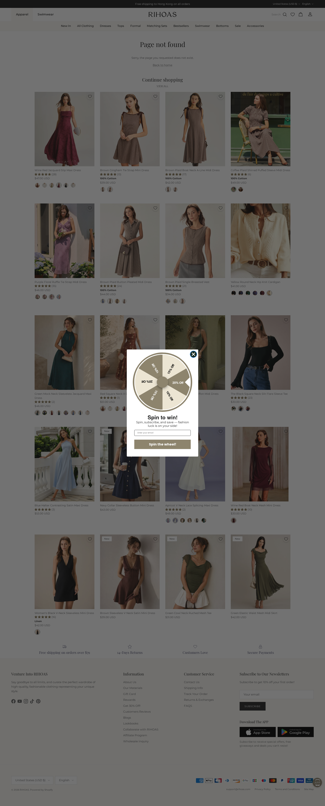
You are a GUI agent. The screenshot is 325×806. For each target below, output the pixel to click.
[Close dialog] (193, 354)
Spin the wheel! (162, 444)
